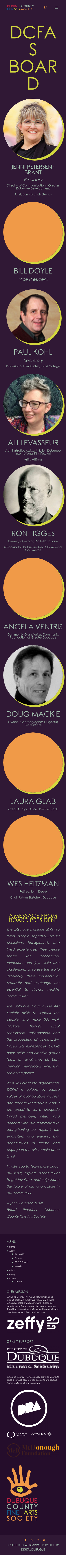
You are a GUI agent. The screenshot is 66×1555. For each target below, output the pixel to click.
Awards (17, 1266)
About (12, 1251)
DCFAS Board (20, 1262)
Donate (18, 1281)
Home (12, 1247)
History (12, 1274)
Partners (18, 1258)
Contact (13, 1278)
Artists (11, 1270)
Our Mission (19, 1254)
